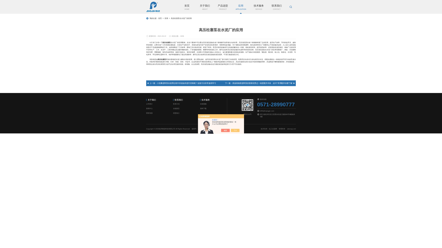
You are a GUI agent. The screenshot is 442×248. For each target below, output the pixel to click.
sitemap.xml (291, 129)
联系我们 (277, 7)
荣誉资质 (149, 113)
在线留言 (176, 108)
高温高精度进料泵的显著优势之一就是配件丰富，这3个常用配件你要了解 (262, 83)
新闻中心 (149, 108)
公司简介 (149, 104)
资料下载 (203, 108)
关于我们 (205, 7)
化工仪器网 (273, 129)
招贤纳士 (176, 113)
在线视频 (203, 104)
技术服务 (259, 7)
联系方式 (176, 104)
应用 (241, 7)
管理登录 (282, 129)
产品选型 (223, 7)
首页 (186, 7)
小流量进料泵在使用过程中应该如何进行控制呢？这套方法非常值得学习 (186, 83)
